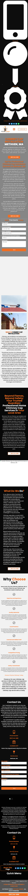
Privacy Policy (14, 884)
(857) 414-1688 (15, 41)
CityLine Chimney (18, 889)
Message (5, 240)
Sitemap (6, 884)
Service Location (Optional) (11, 236)
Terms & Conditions (17, 885)
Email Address (6, 231)
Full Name (5, 222)
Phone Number (6, 227)
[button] (9, 124)
